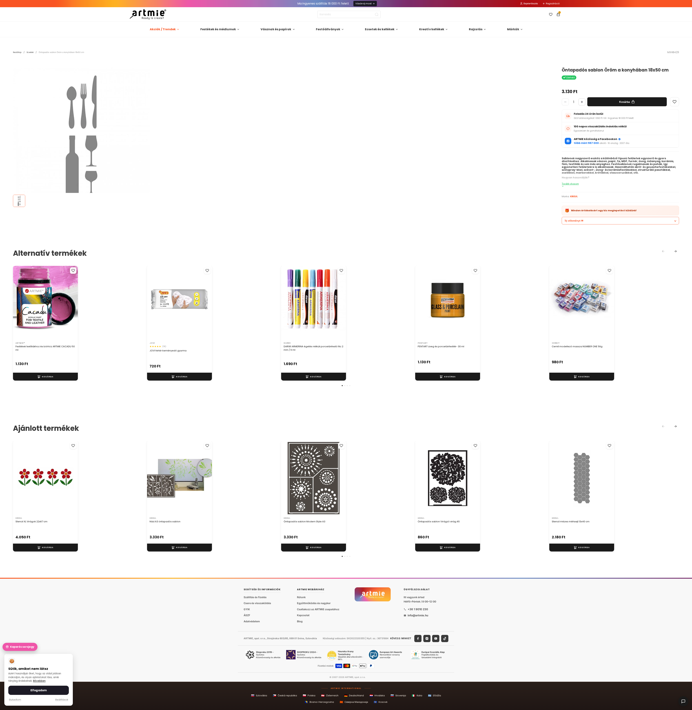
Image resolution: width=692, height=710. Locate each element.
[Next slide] (675, 251)
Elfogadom (38, 690)
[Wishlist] (674, 101)
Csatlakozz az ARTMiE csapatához (318, 609)
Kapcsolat (303, 615)
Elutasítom (15, 699)
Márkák (513, 29)
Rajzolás (475, 29)
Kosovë (380, 702)
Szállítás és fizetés (255, 597)
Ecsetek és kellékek (379, 29)
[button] (342, 385)
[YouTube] (435, 638)
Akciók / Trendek (163, 29)
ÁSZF (247, 615)
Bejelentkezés (531, 3)
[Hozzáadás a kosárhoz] (45, 377)
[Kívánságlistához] (73, 270)
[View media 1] (19, 201)
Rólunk (301, 597)
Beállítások (61, 699)
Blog (300, 621)
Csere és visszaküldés (257, 603)
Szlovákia (259, 695)
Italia (417, 695)
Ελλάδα (434, 695)
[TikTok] (444, 638)
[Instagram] (427, 638)
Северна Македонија (354, 702)
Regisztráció (553, 3)
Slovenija (398, 695)
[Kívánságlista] (550, 14)
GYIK (247, 609)
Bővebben (39, 681)
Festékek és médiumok (218, 29)
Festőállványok (328, 29)
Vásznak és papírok (276, 29)
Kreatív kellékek (431, 29)
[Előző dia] (19, 303)
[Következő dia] (71, 303)
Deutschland (354, 695)
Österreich (329, 695)
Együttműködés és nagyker (314, 603)
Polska (309, 695)
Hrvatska (377, 695)
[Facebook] (418, 638)
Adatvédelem (252, 621)
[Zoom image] (81, 136)
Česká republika (285, 695)
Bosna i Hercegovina (319, 702)
